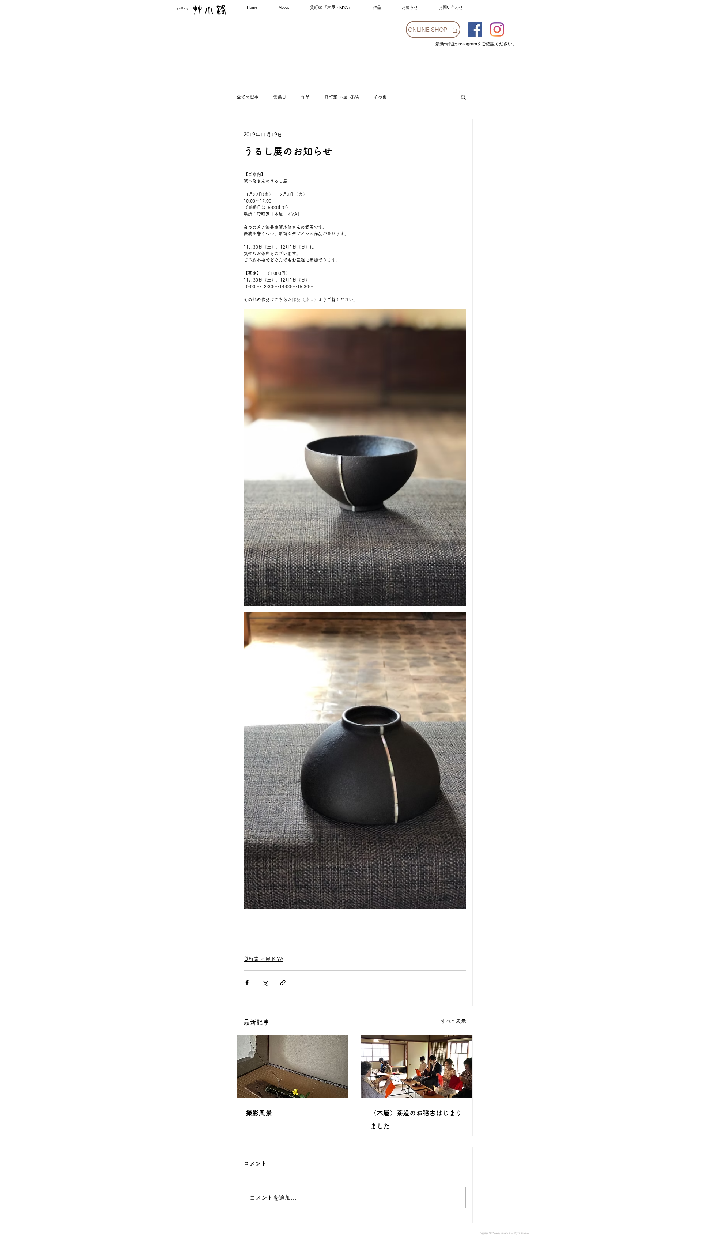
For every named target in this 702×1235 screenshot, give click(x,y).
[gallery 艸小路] (475, 29)
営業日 (279, 97)
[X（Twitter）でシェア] (264, 982)
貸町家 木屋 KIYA (341, 97)
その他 (380, 97)
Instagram (467, 43)
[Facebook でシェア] (247, 982)
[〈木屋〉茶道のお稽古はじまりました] (416, 1066)
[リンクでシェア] (282, 982)
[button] (463, 97)
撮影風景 (259, 1113)
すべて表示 (453, 1021)
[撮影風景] (292, 1066)
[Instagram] (497, 29)
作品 (305, 97)
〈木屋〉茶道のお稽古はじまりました (416, 1119)
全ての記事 (247, 97)
